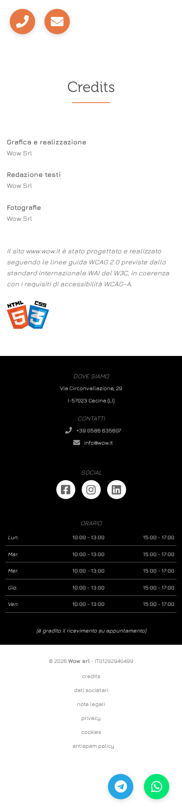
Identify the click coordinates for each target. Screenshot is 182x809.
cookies (91, 731)
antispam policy (93, 745)
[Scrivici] (57, 21)
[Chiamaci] (22, 21)
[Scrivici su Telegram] (120, 786)
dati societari (91, 690)
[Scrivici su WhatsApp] (156, 786)
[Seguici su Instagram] (91, 489)
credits (91, 676)
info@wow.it (98, 442)
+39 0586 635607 (98, 430)
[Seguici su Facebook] (65, 489)
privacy (91, 717)
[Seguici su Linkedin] (116, 489)
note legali (91, 703)
